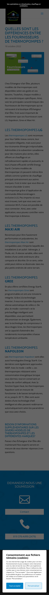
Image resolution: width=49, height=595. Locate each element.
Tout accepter (15, 586)
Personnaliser (33, 586)
